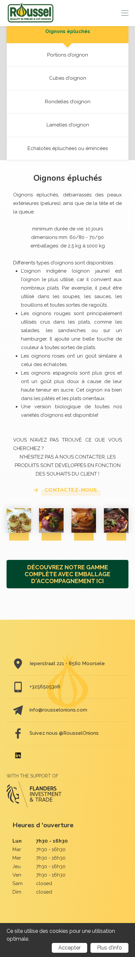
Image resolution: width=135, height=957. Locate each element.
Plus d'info (109, 948)
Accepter (69, 948)
